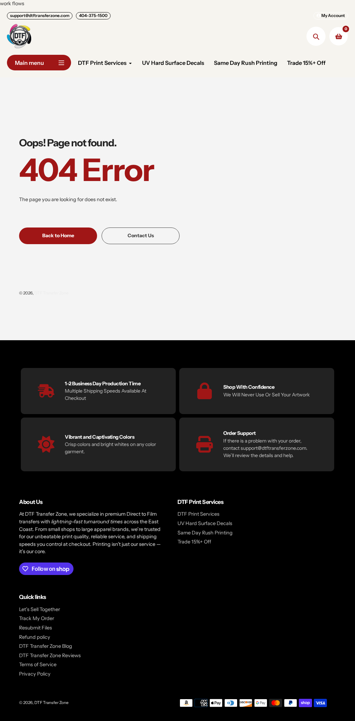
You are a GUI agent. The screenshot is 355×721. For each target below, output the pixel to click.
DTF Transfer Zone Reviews (50, 655)
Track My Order (36, 618)
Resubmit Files (35, 628)
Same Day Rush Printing (205, 533)
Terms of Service (38, 664)
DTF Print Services (198, 514)
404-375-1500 (93, 15)
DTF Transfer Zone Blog (45, 646)
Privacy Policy (35, 674)
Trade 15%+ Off (194, 542)
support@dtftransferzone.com (39, 15)
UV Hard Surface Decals (205, 523)
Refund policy (34, 637)
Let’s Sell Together (39, 609)
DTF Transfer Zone (51, 293)
